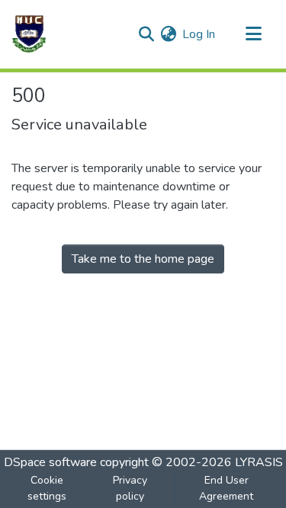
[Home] (29, 34)
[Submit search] (146, 34)
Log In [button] (199, 34)
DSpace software (50, 462)
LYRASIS (259, 462)
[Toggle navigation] (253, 34)
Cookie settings (46, 488)
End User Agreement (226, 488)
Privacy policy (130, 488)
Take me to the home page (143, 259)
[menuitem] (168, 34)
